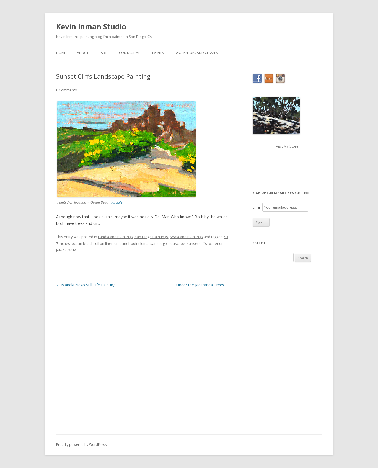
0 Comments (66, 90)
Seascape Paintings (186, 236)
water (213, 243)
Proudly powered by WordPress (81, 444)
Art (104, 52)
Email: (257, 207)
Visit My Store (287, 146)
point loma (140, 243)
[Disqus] (142, 358)
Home (61, 52)
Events (158, 52)
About (83, 52)
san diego (158, 243)
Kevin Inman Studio (91, 27)
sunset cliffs (197, 243)
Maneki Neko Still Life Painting (85, 284)
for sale (116, 202)
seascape (177, 243)
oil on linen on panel (112, 243)
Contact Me (129, 52)
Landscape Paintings (115, 236)
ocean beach (83, 243)
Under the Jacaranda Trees (202, 284)
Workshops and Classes (197, 52)
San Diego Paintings (151, 236)
